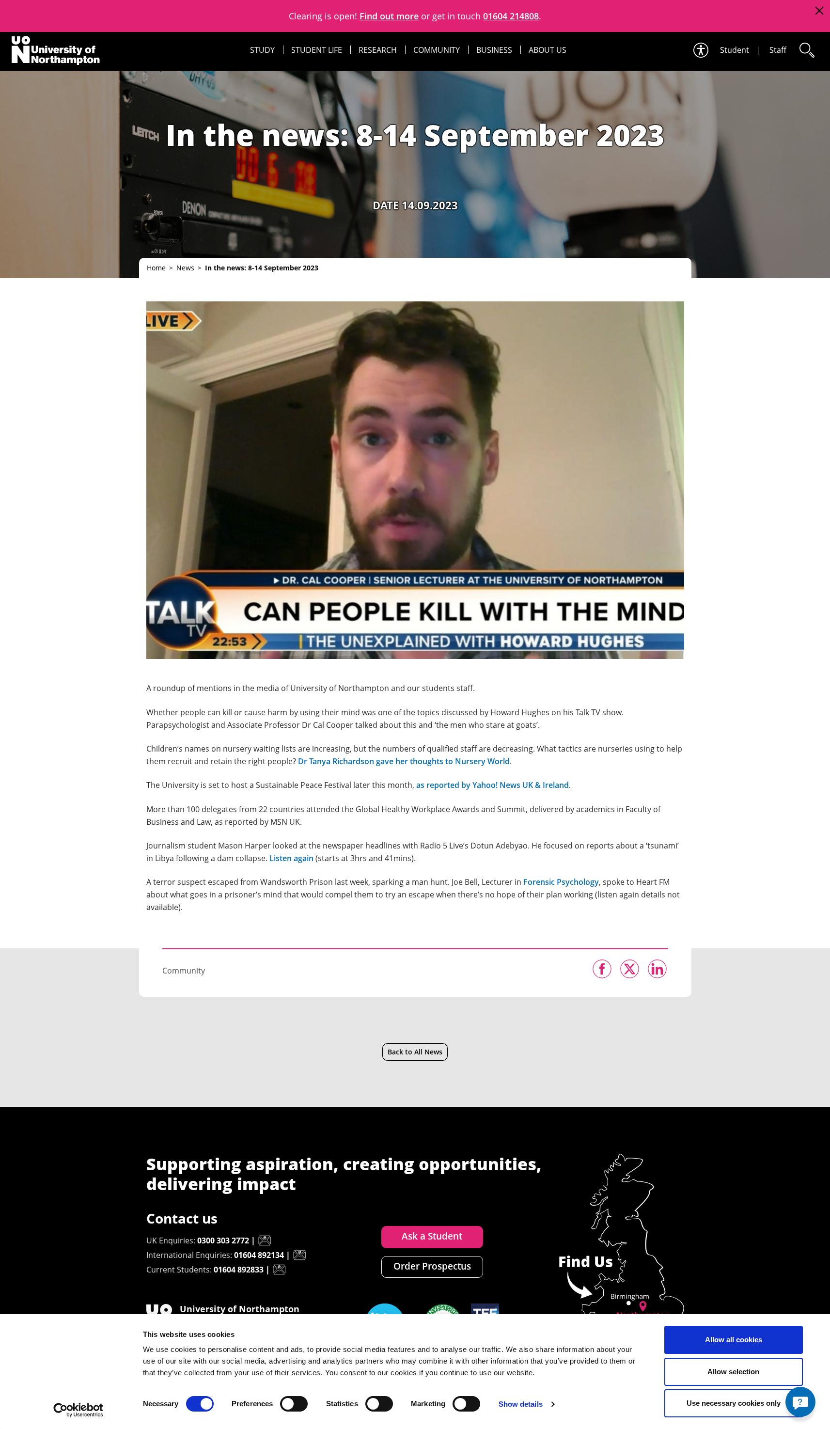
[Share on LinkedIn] (657, 969)
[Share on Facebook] (602, 969)
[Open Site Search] (806, 50)
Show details (521, 1404)
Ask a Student (432, 1236)
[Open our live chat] (800, 1402)
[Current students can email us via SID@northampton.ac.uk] (279, 1269)
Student (734, 50)
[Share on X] (630, 969)
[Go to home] (56, 50)
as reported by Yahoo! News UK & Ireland (492, 785)
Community (436, 50)
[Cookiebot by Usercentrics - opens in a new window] (78, 1410)
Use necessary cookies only (734, 1403)
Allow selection (733, 1371)
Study (262, 50)
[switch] (294, 1404)
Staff (777, 50)
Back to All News (415, 1051)
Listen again (291, 858)
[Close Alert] (819, 11)
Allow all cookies (733, 1339)
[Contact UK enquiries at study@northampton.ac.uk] (264, 1240)
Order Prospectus (432, 1266)
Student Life (316, 50)
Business (494, 50)
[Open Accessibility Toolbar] (700, 50)
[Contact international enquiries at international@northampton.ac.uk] (299, 1255)
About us (547, 50)
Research (378, 50)
